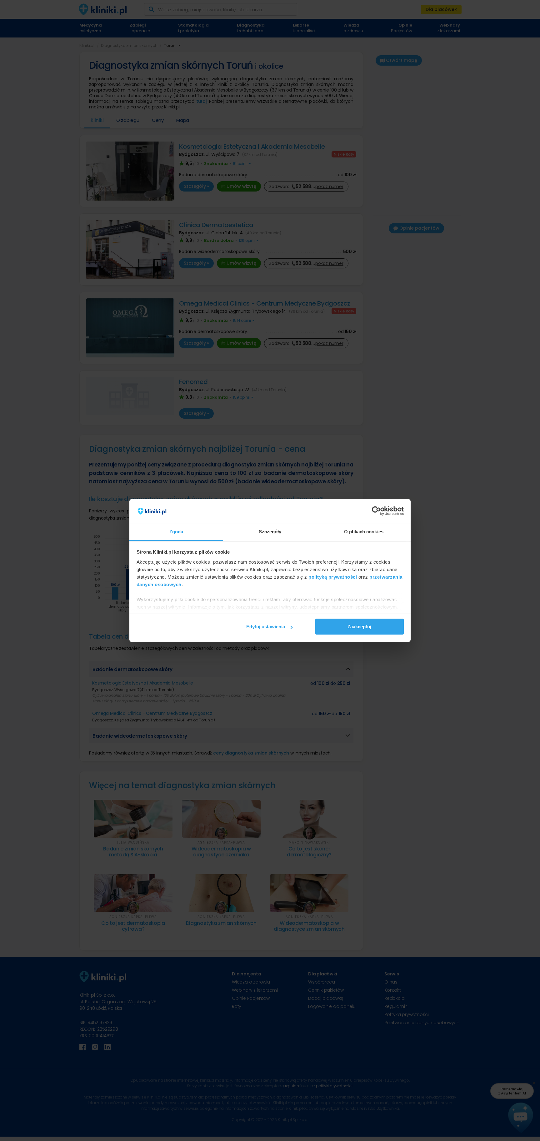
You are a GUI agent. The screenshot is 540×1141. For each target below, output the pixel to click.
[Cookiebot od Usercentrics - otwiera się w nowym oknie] (376, 511)
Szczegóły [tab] (270, 531)
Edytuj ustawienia (265, 626)
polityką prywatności (332, 577)
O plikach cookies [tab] (363, 531)
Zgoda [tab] (176, 531)
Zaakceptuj (359, 626)
